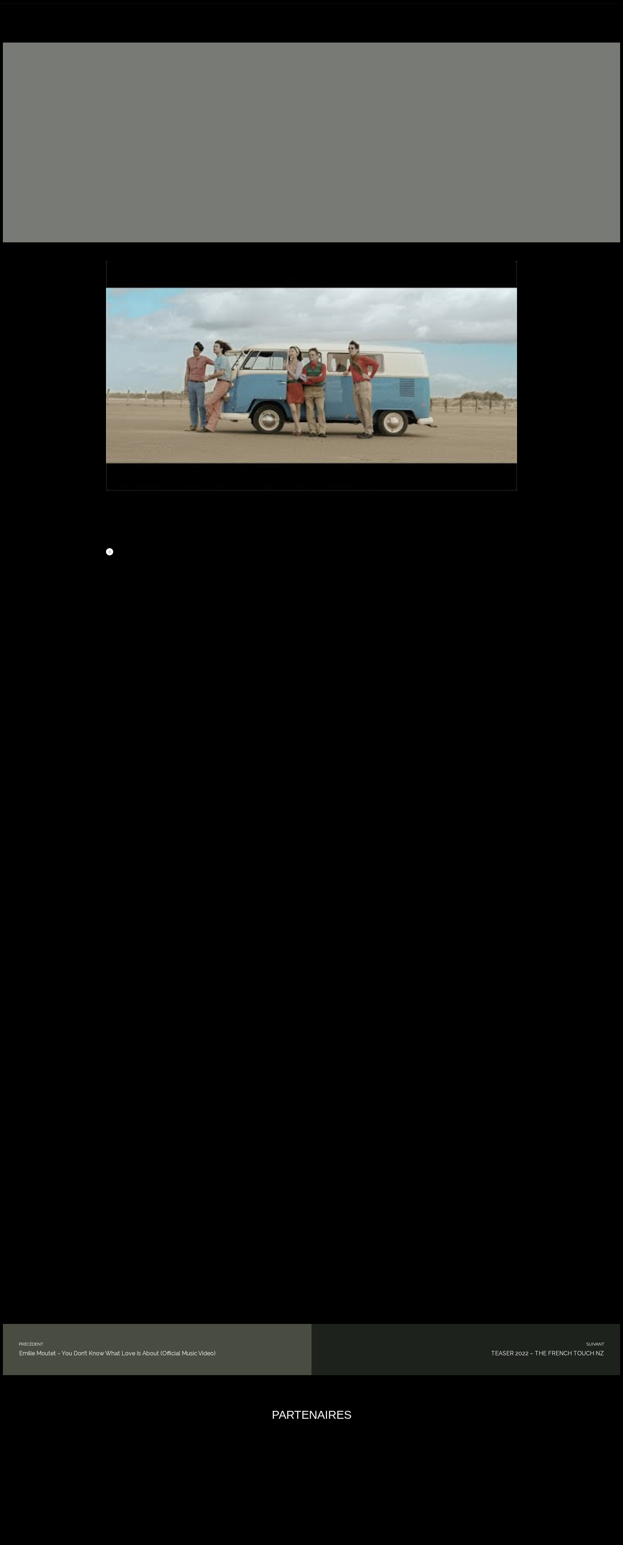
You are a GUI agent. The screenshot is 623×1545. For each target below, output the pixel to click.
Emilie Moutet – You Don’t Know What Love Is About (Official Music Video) (117, 1349)
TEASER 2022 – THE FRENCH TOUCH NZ (548, 1349)
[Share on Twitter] (177, 552)
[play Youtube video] (311, 376)
